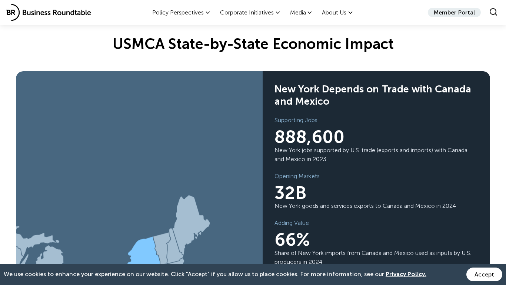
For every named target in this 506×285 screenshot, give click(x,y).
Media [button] (298, 12)
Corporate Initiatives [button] (247, 12)
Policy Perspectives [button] (178, 12)
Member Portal (454, 12)
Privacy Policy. (406, 274)
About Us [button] (334, 12)
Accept (484, 274)
